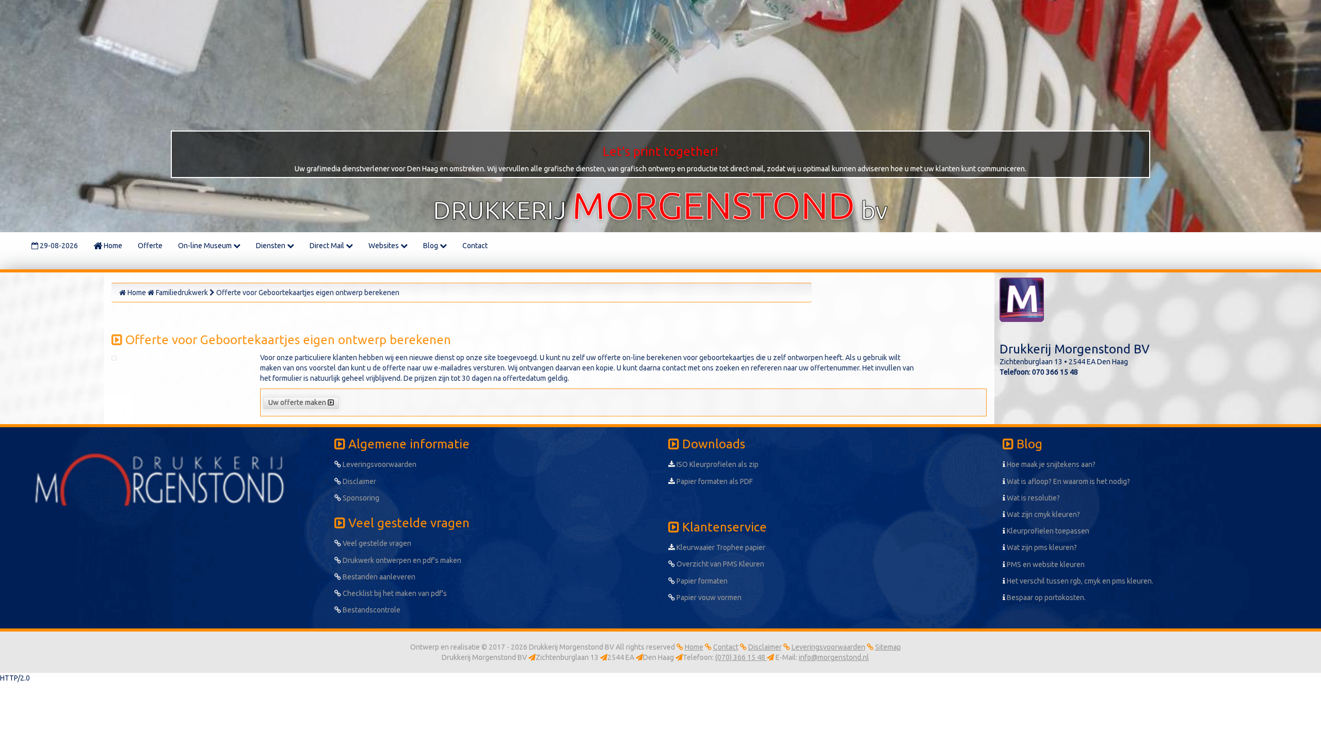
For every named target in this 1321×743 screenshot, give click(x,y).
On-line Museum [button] (205, 245)
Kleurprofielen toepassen (1047, 531)
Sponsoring (360, 498)
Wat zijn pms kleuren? (1041, 547)
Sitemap (888, 647)
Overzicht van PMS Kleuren (719, 564)
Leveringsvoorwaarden (378, 464)
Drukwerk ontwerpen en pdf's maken (401, 560)
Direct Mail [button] (328, 245)
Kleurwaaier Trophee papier (720, 547)
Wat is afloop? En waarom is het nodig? (1067, 481)
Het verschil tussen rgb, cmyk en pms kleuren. (1079, 581)
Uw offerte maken (298, 402)
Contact (475, 245)
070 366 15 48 (1055, 372)
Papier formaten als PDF (714, 481)
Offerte (150, 245)
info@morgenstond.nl (834, 657)
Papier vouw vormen (708, 597)
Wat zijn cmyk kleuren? (1042, 514)
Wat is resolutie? (1032, 498)
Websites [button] (384, 245)
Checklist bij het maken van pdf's (394, 593)
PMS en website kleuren (1045, 564)
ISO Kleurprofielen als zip (717, 464)
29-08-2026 (58, 245)
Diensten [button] (271, 245)
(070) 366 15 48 (741, 657)
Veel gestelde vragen (376, 543)
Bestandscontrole (370, 610)
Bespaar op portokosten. (1045, 597)
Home (112, 245)
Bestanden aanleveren (378, 577)
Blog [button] (431, 245)
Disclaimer (358, 481)
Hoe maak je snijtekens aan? (1050, 464)
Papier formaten (701, 581)
